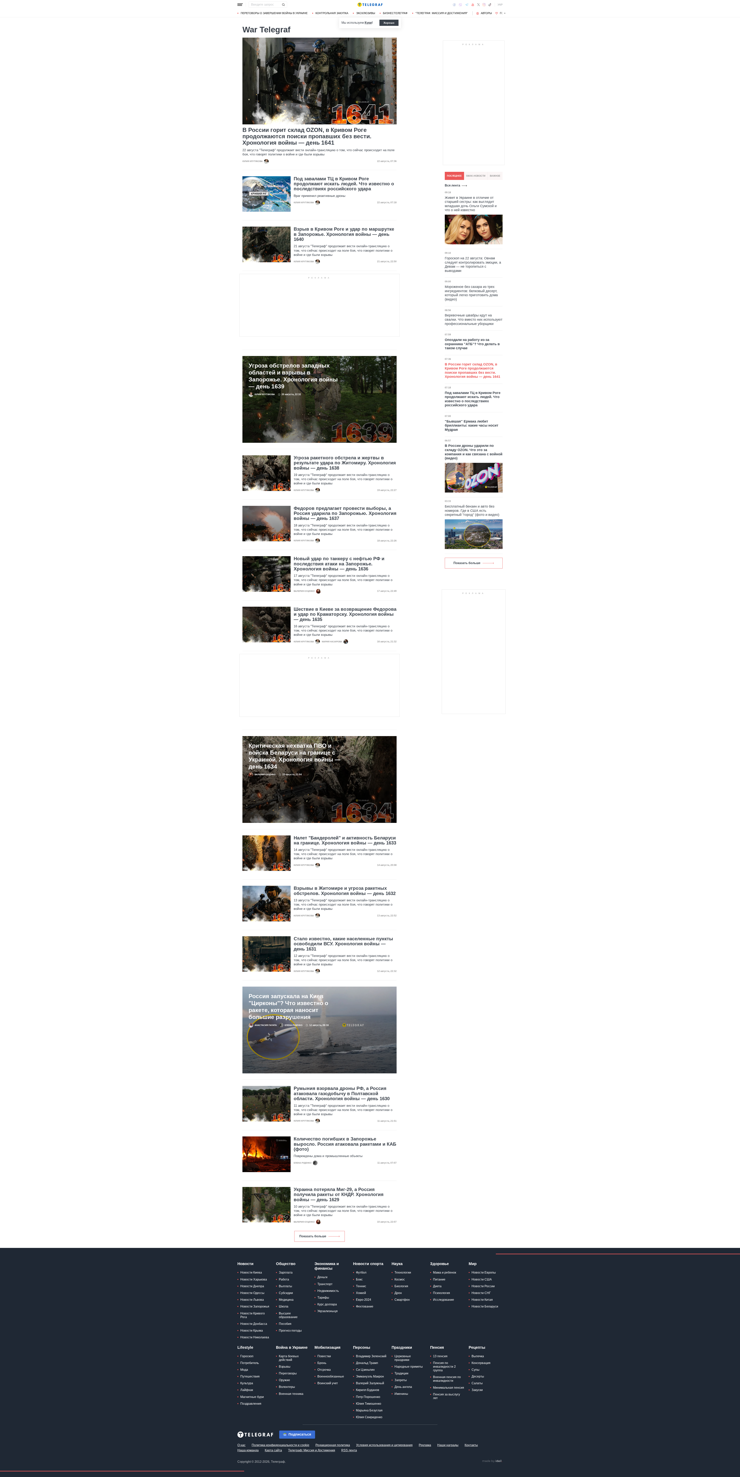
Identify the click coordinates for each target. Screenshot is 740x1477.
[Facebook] (454, 5)
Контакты (471, 1445)
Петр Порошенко (368, 1397)
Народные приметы (408, 1366)
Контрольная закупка (331, 13)
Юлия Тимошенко (368, 1403)
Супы (475, 1369)
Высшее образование (288, 1315)
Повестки (324, 1356)
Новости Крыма (251, 1330)
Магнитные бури (252, 1397)
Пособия (285, 1323)
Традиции (401, 1373)
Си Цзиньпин (365, 1369)
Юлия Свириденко (369, 1417)
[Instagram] (484, 5)
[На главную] (370, 4)
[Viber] (460, 4)
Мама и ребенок (444, 1272)
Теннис (361, 1286)
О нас (241, 1445)
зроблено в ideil (492, 1461)
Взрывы (284, 1366)
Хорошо (388, 22)
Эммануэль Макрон (370, 1376)
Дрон (398, 1293)
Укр (500, 4)
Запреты (400, 1380)
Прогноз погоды (290, 1330)
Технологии (402, 1272)
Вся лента (452, 185)
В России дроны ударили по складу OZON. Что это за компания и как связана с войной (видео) (473, 452)
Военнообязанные (330, 1376)
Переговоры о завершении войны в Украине (274, 13)
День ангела (403, 1386)
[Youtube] (473, 5)
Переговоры (288, 1373)
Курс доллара (327, 1304)
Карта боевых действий (289, 1358)
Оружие (284, 1380)
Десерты (478, 1376)
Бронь (321, 1363)
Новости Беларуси (485, 1306)
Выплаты (285, 1286)
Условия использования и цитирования (384, 1445)
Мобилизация (327, 1347)
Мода (244, 1369)
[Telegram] (467, 5)
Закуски (477, 1390)
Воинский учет (327, 1383)
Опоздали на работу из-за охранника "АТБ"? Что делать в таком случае (472, 344)
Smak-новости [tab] (475, 176)
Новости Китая (482, 1299)
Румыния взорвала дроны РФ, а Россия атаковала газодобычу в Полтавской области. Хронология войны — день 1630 (342, 1093)
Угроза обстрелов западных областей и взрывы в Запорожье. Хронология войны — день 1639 (293, 376)
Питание (439, 1279)
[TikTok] (490, 5)
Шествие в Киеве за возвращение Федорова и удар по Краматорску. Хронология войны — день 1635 (345, 614)
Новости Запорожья (254, 1306)
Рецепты (477, 1347)
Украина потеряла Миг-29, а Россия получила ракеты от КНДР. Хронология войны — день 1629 (338, 1194)
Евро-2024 (363, 1299)
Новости (245, 1264)
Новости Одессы (252, 1293)
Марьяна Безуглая (369, 1410)
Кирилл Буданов (367, 1390)
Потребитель (249, 1363)
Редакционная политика (332, 1445)
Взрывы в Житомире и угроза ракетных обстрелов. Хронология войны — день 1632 (345, 891)
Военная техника (291, 1393)
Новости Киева (251, 1272)
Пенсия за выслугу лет (446, 1396)
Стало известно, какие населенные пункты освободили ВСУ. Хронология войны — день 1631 (343, 943)
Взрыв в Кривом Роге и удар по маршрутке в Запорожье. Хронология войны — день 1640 (344, 234)
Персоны (361, 1347)
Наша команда (248, 1450)
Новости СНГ (481, 1293)
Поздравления (250, 1403)
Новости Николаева (254, 1337)
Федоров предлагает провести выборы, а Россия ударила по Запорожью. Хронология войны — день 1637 (345, 513)
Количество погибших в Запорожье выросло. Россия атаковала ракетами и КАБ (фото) (345, 1144)
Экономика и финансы (326, 1266)
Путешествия (250, 1376)
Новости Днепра (252, 1286)
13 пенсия (440, 1356)
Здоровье (439, 1264)
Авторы (486, 13)
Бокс (359, 1279)
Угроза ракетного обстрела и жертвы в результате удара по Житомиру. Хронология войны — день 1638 (345, 463)
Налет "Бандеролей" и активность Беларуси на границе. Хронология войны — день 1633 (345, 840)
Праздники (402, 1347)
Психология (441, 1293)
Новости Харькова (253, 1279)
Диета (437, 1286)
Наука (397, 1264)
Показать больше (312, 1236)
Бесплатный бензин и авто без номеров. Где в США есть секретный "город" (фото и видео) (472, 510)
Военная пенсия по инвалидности (447, 1378)
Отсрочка (324, 1369)
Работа (284, 1279)
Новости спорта (368, 1264)
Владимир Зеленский (371, 1356)
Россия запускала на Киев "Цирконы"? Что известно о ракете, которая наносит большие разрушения (288, 1006)
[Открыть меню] (240, 4)
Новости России (483, 1286)
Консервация (481, 1363)
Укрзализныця (327, 1311)
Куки (368, 22)
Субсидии (286, 1293)
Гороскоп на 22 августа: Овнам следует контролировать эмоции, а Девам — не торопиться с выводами (473, 264)
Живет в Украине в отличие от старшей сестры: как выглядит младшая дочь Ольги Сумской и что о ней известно (471, 204)
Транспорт (324, 1284)
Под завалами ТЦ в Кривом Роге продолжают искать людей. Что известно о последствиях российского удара (344, 183)
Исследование (443, 1299)
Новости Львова (252, 1299)
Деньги (322, 1277)
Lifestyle (245, 1347)
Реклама (425, 1445)
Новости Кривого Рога (252, 1315)
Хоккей (361, 1293)
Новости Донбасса (253, 1323)
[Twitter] (478, 4)
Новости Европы (484, 1272)
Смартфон (402, 1299)
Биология (401, 1286)
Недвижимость (328, 1290)
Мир (473, 1264)
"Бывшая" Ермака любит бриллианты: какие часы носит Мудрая (471, 425)
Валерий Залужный (370, 1383)
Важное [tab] (495, 176)
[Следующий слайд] (505, 13)
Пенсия (437, 1347)
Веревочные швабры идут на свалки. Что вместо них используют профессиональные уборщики (473, 319)
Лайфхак (246, 1390)
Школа (283, 1306)
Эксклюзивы (365, 13)
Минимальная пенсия (448, 1387)
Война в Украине (292, 1347)
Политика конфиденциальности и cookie (280, 1445)
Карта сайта (273, 1450)
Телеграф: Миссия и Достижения (311, 1450)
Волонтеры (287, 1386)
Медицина (286, 1299)
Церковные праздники (402, 1358)
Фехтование (364, 1306)
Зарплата (286, 1272)
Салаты (477, 1383)
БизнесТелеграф (395, 13)
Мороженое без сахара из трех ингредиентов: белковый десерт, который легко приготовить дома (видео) (471, 293)
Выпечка (478, 1356)
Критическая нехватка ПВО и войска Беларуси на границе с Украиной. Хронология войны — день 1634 (295, 756)
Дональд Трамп (367, 1363)
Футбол (361, 1272)
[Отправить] (283, 5)
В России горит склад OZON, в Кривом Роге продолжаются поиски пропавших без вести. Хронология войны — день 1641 (306, 136)
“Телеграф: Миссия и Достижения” (441, 13)
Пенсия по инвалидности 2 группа (444, 1366)
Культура (246, 1383)
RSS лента (349, 1450)
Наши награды (447, 1445)
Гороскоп (246, 1356)
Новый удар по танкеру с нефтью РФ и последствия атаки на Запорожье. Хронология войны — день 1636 (339, 563)
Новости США (482, 1279)
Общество (285, 1264)
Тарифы (323, 1297)
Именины (401, 1393)
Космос (399, 1279)
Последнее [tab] (454, 176)
